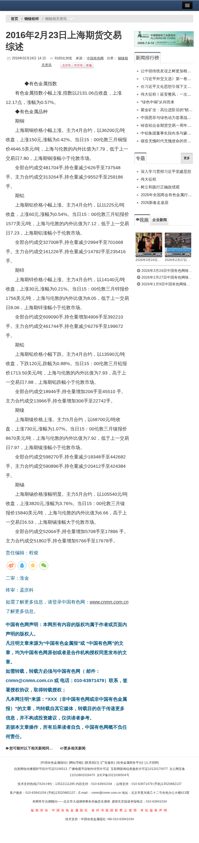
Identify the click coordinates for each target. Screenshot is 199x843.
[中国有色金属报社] (54, 762)
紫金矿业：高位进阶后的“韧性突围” (167, 110)
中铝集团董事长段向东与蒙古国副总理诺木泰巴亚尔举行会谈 (167, 133)
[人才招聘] (152, 762)
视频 (144, 220)
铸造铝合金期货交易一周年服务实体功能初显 (167, 125)
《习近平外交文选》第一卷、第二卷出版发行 (167, 78)
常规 (89, 65)
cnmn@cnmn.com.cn (106, 793)
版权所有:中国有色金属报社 (60, 810)
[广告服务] (108, 762)
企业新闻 (159, 220)
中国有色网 (95, 58)
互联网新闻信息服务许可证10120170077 (139, 769)
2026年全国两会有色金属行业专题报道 (167, 195)
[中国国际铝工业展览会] (164, 39)
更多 (187, 158)
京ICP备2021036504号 (113, 775)
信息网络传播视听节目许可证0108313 (40, 769)
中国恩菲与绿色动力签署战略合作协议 (167, 117)
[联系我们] (92, 762)
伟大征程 (148, 179)
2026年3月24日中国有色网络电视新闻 (149, 260)
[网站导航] (76, 762)
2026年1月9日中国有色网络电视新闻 (166, 284)
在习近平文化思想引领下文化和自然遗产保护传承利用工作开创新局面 (167, 86)
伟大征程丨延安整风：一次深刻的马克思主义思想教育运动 (167, 94)
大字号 (66, 65)
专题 (140, 158)
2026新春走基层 (154, 202)
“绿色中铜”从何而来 (157, 102)
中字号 (78, 65)
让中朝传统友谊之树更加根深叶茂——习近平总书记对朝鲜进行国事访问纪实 (167, 71)
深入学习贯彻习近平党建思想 (166, 171)
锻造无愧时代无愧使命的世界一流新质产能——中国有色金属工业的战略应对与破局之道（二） (167, 141)
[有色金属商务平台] (129, 762)
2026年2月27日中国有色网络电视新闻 (178, 260)
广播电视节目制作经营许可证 (89, 769)
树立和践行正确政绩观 (160, 187)
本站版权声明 (154, 810)
